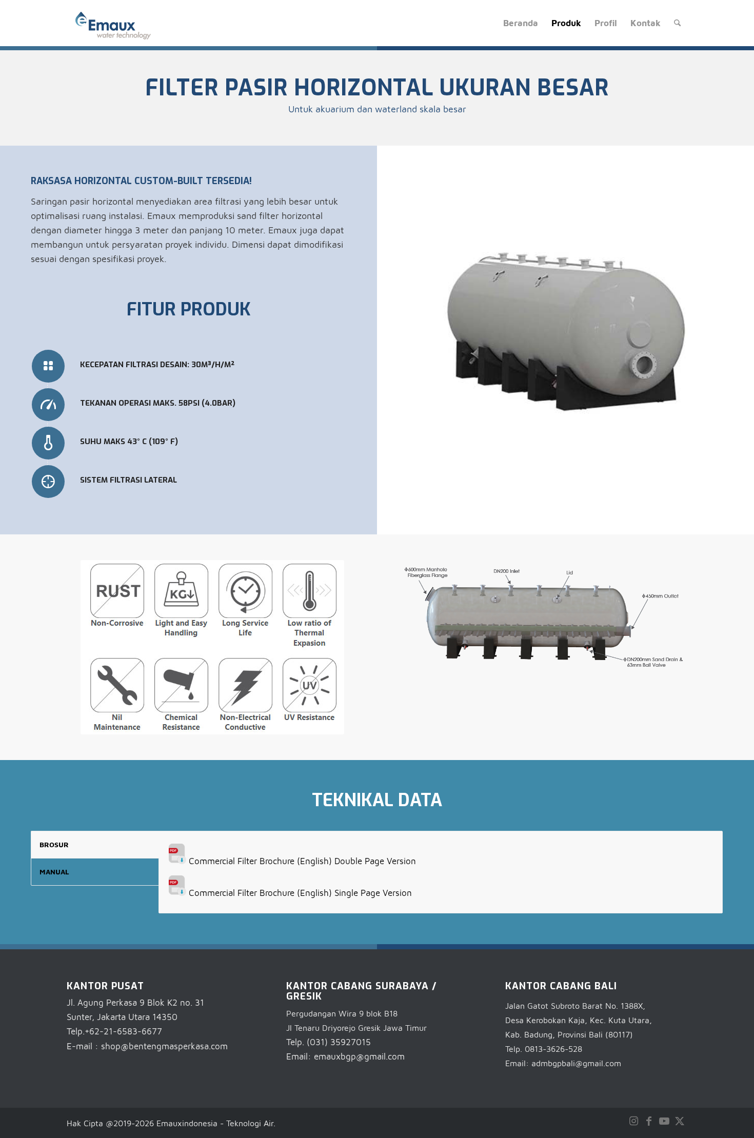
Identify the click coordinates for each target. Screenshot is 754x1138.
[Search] (677, 23)
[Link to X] (679, 1121)
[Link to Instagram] (633, 1121)
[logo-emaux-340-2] (113, 25)
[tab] (95, 845)
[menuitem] (521, 23)
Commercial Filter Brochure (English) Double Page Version (302, 861)
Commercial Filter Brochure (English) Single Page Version (300, 893)
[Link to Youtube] (664, 1121)
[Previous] (430, 334)
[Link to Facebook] (649, 1121)
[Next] (700, 334)
